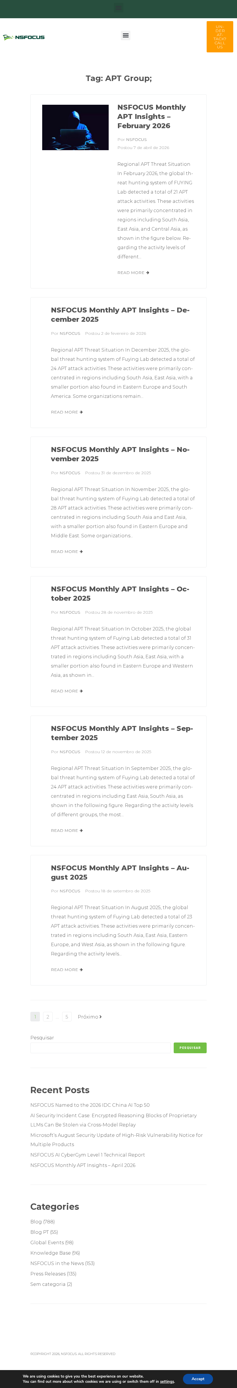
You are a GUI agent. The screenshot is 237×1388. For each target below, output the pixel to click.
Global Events (47, 1242)
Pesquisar (42, 1037)
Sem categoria (48, 1284)
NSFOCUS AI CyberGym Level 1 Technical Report (87, 1155)
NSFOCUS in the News (57, 1263)
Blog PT (39, 1232)
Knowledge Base (50, 1253)
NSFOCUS (136, 139)
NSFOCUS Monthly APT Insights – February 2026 (151, 116)
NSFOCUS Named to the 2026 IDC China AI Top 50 (90, 1105)
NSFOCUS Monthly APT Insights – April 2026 (82, 1165)
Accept (198, 1379)
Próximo (88, 1017)
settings (167, 1381)
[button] (118, 7)
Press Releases (48, 1274)
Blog (36, 1222)
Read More (131, 272)
